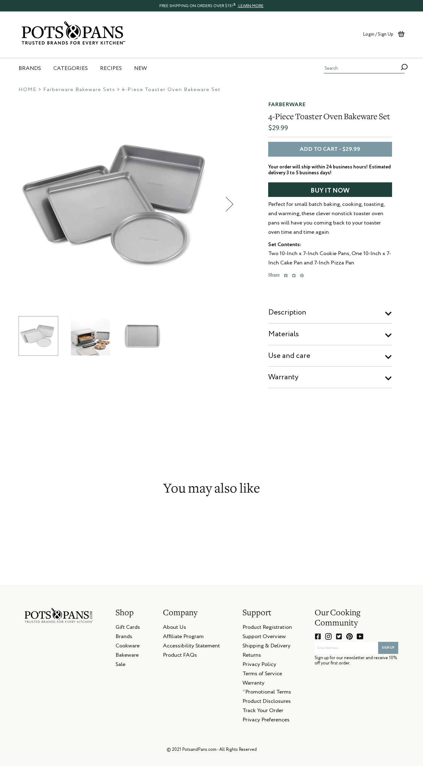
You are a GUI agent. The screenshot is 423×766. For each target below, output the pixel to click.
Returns (251, 656)
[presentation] (211, 5)
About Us (174, 628)
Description (287, 312)
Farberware (287, 104)
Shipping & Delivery (266, 647)
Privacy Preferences (266, 721)
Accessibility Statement (191, 647)
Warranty (283, 377)
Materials (283, 334)
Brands (124, 637)
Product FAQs (180, 656)
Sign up (388, 647)
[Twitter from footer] (339, 636)
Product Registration (267, 628)
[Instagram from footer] (328, 636)
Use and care (289, 355)
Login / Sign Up (378, 34)
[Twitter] (294, 275)
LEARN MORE (251, 6)
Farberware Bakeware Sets (79, 89)
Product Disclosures (266, 702)
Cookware (128, 647)
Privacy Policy (259, 665)
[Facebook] (286, 275)
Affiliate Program (183, 637)
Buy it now (330, 191)
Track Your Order (262, 711)
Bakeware (127, 656)
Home (28, 89)
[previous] (10, 204)
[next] (229, 204)
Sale (120, 665)
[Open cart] (401, 34)
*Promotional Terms (266, 693)
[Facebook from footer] (318, 636)
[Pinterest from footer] (349, 636)
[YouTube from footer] (360, 636)
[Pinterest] (302, 275)
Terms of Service (262, 675)
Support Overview (264, 637)
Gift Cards (128, 628)
